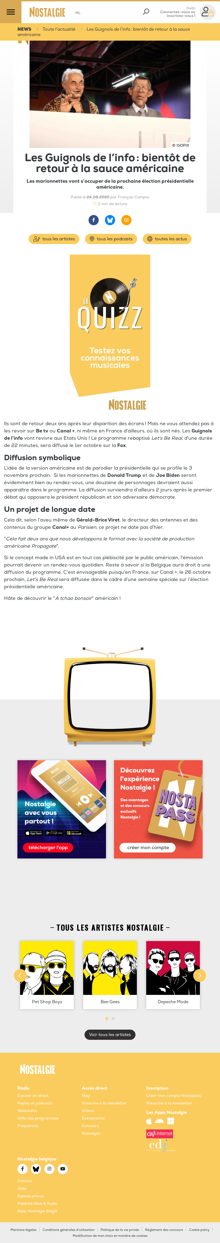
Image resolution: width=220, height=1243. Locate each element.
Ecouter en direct (33, 1095)
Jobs (22, 1188)
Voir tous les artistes (110, 1034)
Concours (90, 1126)
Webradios (27, 1110)
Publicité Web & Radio (37, 1203)
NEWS (24, 29)
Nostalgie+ (91, 1133)
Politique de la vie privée (120, 1230)
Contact (24, 1181)
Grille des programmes (37, 1118)
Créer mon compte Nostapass (173, 1095)
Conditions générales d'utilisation (68, 1230)
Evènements (93, 1118)
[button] (107, 1018)
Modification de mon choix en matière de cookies (110, 1236)
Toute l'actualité (59, 29)
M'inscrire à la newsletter (169, 1103)
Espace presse (30, 1196)
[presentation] (20, 975)
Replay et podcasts (35, 1103)
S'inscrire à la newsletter (104, 1103)
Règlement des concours (164, 1230)
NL (76, 12)
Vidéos (88, 1110)
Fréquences (28, 1126)
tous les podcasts (114, 239)
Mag (86, 1095)
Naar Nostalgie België (37, 1211)
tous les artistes (58, 239)
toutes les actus (170, 239)
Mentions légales (23, 1230)
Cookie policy (199, 1230)
